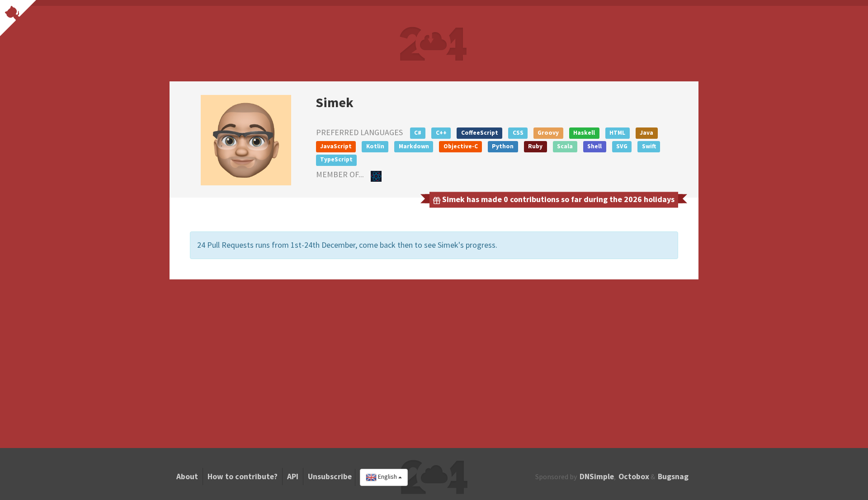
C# (417, 133)
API (292, 476)
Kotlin (375, 146)
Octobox (633, 476)
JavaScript (336, 146)
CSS (518, 133)
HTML (617, 133)
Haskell (584, 133)
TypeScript (336, 159)
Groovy (548, 133)
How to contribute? (243, 476)
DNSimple (597, 476)
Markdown (414, 146)
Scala (565, 146)
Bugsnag (673, 476)
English (387, 477)
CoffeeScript (479, 133)
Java (646, 133)
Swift (649, 146)
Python (503, 146)
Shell (594, 146)
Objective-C (460, 146)
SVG (621, 146)
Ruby (535, 146)
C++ (441, 133)
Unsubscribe (330, 476)
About (187, 476)
